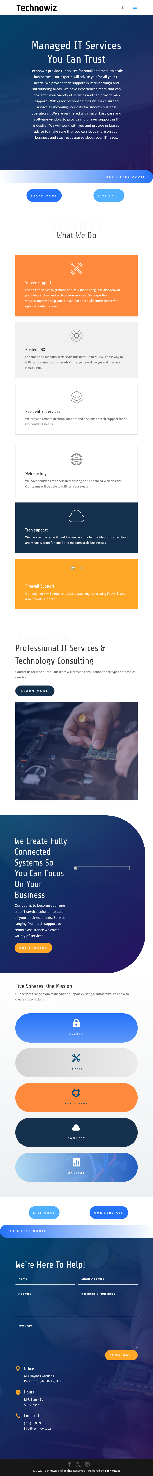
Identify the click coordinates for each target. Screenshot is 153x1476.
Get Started (33, 947)
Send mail (121, 1355)
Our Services (109, 1212)
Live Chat (109, 195)
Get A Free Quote (126, 176)
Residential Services (42, 411)
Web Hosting (36, 473)
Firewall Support (39, 586)
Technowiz (112, 1470)
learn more (44, 195)
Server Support (38, 282)
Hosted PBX (35, 349)
